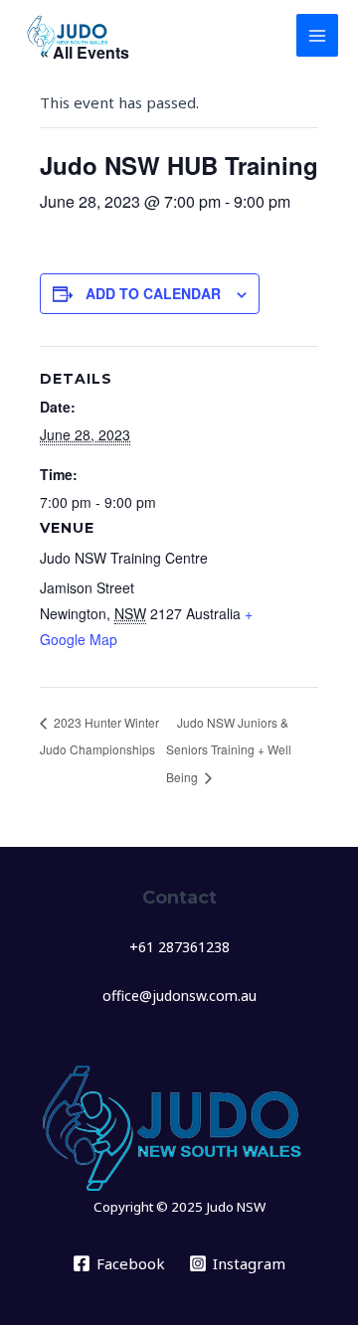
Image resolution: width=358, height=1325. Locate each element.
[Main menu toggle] (317, 35)
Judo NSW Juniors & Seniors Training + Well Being (228, 749)
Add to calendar (153, 293)
